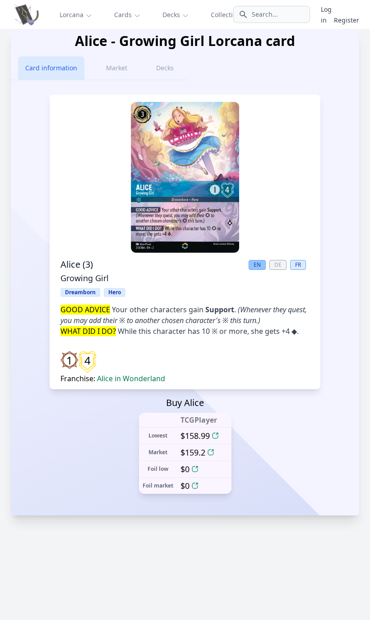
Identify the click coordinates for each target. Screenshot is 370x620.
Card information (51, 68)
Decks (165, 68)
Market (116, 68)
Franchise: (112, 378)
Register (346, 20)
